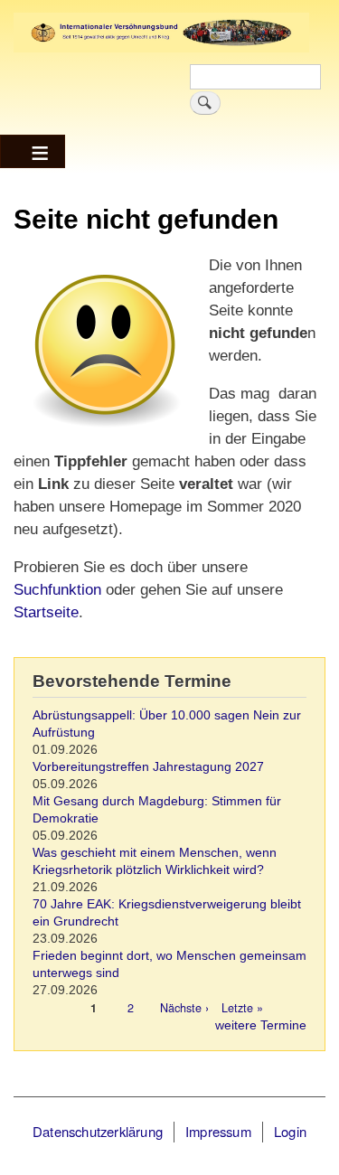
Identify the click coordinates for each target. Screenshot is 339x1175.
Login (290, 1131)
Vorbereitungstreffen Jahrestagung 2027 (148, 767)
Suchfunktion (57, 589)
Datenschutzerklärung (98, 1131)
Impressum (218, 1131)
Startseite (46, 612)
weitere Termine (260, 1025)
